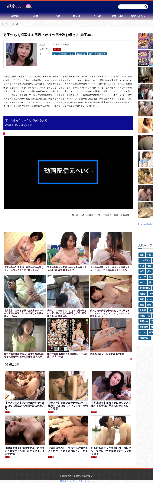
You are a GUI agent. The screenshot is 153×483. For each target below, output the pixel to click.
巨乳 (142, 255)
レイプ (143, 277)
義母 (142, 271)
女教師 (143, 310)
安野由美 (144, 327)
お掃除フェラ (67, 54)
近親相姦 (101, 54)
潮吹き (143, 293)
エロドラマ (145, 260)
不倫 (142, 266)
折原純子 (81, 54)
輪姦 (142, 304)
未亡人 (143, 282)
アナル (143, 332)
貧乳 (91, 54)
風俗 (149, 304)
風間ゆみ (144, 321)
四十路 (15, 24)
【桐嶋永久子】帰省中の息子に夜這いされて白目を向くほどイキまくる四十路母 (25, 451)
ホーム (5, 24)
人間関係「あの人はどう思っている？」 (76, 481)
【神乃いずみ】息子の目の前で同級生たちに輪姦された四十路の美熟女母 (25, 405)
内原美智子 (145, 338)
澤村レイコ (145, 316)
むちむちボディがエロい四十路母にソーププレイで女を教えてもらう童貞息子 (111, 451)
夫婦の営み (145, 288)
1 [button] (4, 133)
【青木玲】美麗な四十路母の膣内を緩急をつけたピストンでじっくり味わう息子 (68, 405)
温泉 (142, 299)
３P (55, 54)
